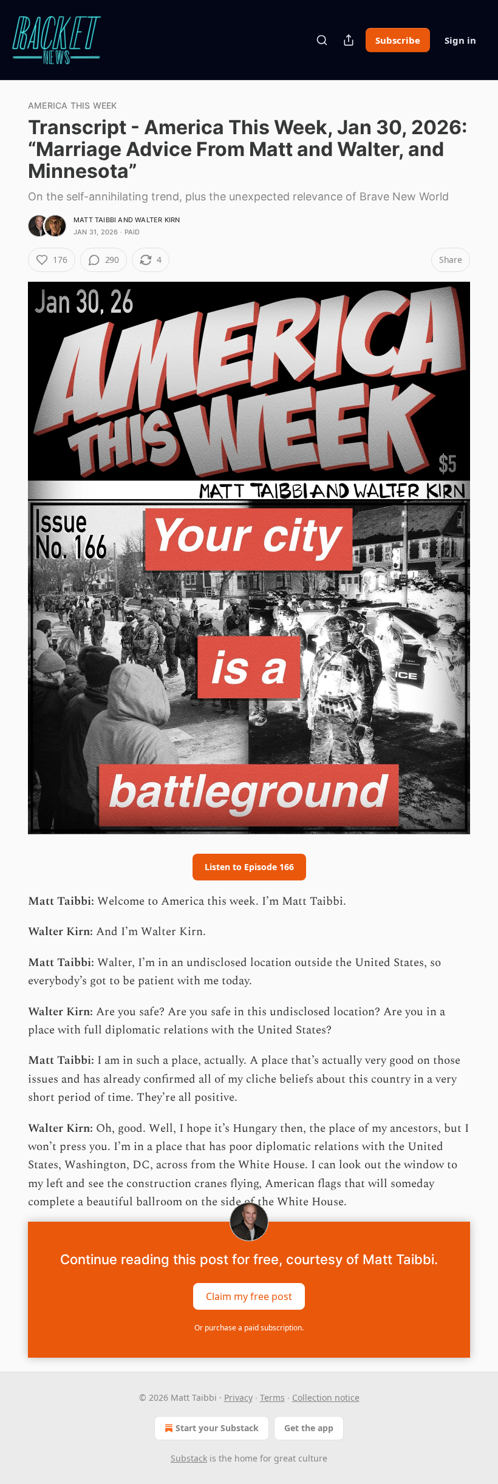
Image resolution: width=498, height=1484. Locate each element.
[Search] (322, 40)
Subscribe (397, 40)
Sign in (460, 40)
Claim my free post (249, 1295)
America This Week (72, 105)
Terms (272, 1397)
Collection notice (326, 1397)
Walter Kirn (157, 220)
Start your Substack (217, 1428)
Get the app (308, 1428)
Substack (189, 1458)
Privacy (238, 1397)
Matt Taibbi (94, 220)
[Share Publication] (348, 40)
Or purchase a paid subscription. (249, 1327)
